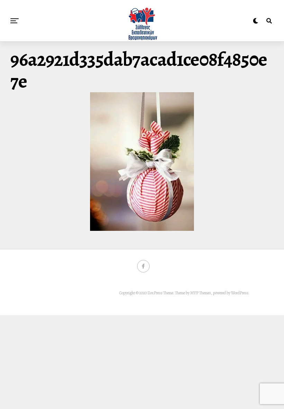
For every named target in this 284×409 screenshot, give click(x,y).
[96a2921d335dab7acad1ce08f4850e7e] (142, 229)
